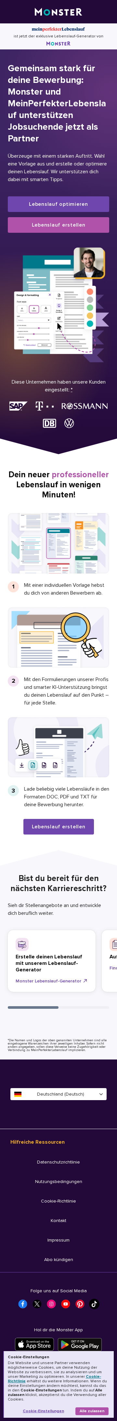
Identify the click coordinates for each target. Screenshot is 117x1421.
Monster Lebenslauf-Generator (48, 981)
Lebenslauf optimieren (58, 204)
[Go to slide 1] (33, 1007)
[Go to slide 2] (83, 1007)
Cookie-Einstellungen (43, 1411)
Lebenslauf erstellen (58, 225)
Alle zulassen (92, 1411)
